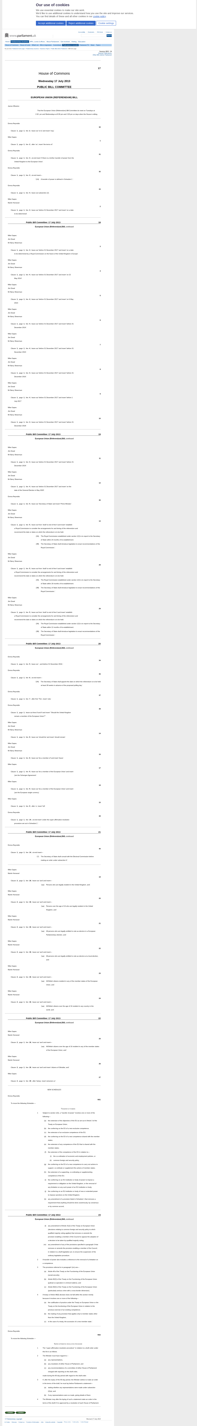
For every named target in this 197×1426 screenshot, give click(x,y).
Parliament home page (18, 48)
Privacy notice (67, 1422)
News (92, 45)
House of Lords (25, 45)
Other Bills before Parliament (102, 55)
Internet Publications (105, 53)
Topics (98, 45)
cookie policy (99, 16)
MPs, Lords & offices (37, 42)
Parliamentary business (19, 42)
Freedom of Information (32, 1422)
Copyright (59, 1422)
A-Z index (7, 1422)
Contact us (109, 32)
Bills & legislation (46, 45)
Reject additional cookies (81, 23)
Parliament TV (84, 45)
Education (81, 42)
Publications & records (70, 45)
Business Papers (45, 48)
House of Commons (11, 45)
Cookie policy (76, 1422)
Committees (57, 45)
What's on (35, 45)
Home (7, 42)
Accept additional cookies (51, 23)
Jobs (42, 1422)
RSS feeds (100, 32)
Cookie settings (106, 23)
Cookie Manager (84, 1422)
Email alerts (91, 32)
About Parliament (53, 42)
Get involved (65, 42)
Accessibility (81, 32)
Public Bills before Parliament (59, 48)
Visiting (73, 42)
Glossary (14, 1422)
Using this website (50, 1422)
